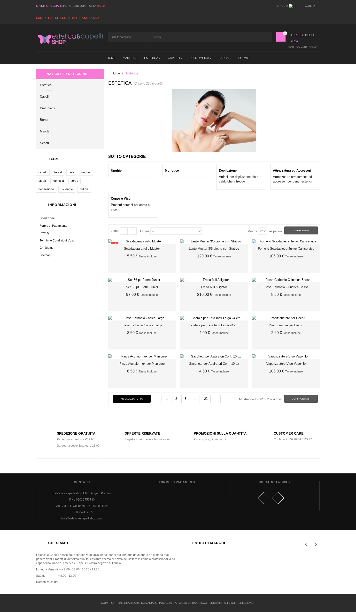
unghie (86, 172)
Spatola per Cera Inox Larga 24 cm (214, 325)
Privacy (44, 233)
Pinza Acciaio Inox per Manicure (142, 363)
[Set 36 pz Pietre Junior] (142, 280)
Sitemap (45, 255)
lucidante (67, 189)
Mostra (252, 231)
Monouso (172, 170)
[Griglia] (124, 231)
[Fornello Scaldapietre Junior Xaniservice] (286, 241)
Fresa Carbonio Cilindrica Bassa (286, 287)
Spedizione (47, 218)
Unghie (116, 170)
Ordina (144, 231)
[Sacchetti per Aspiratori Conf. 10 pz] (214, 356)
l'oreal (58, 172)
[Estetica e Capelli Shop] (70, 38)
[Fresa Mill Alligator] (214, 280)
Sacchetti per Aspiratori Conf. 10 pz (214, 363)
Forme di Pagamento (53, 225)
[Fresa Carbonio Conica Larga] (142, 318)
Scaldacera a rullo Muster (142, 248)
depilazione (46, 189)
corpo (74, 180)
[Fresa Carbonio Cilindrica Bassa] (286, 280)
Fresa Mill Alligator (214, 287)
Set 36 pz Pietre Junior (142, 287)
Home (115, 73)
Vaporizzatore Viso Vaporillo (286, 363)
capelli (43, 172)
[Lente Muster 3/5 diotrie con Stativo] (214, 241)
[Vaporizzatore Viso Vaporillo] (286, 356)
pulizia (84, 189)
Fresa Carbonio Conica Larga (142, 325)
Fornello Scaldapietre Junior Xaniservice (286, 248)
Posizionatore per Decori (286, 325)
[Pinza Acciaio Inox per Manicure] (142, 356)
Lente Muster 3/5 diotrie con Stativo (214, 248)
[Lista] (133, 231)
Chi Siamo (47, 247)
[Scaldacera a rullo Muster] (142, 241)
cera (72, 172)
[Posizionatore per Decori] (286, 318)
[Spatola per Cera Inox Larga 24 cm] (214, 318)
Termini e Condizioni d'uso (57, 240)
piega (42, 180)
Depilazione (228, 170)
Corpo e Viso (121, 198)
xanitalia (58, 180)
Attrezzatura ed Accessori (292, 170)
